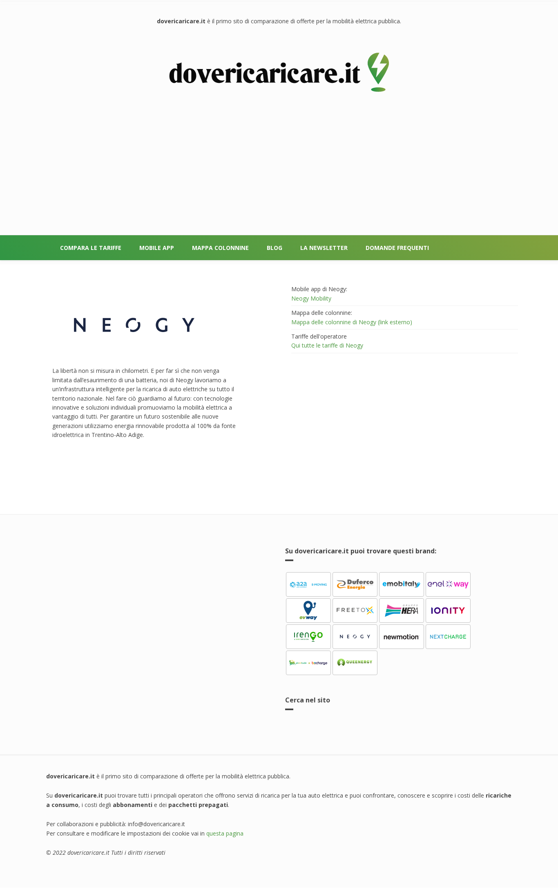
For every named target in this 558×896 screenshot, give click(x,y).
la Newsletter (324, 248)
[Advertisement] (279, 157)
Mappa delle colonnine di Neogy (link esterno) (351, 322)
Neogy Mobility (311, 298)
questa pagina (224, 833)
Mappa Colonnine (220, 248)
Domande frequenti (397, 248)
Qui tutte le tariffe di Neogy (327, 345)
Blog (274, 248)
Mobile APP (156, 248)
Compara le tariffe (90, 248)
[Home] (279, 73)
